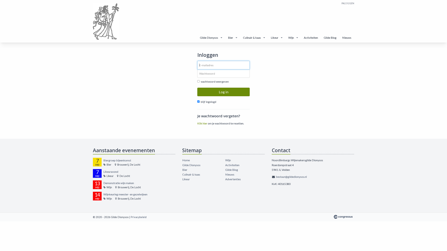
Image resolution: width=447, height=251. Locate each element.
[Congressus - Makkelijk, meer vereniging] (343, 217)
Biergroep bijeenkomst (117, 160)
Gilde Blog (330, 37)
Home (186, 160)
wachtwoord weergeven (215, 81)
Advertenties (233, 179)
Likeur (274, 37)
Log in (223, 92)
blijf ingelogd (208, 101)
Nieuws (346, 37)
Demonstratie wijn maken (118, 183)
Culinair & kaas (252, 37)
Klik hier (202, 123)
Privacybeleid (138, 217)
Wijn (291, 37)
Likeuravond (110, 171)
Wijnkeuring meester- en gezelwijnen (125, 194)
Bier (230, 37)
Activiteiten (311, 37)
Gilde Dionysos (209, 37)
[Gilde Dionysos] (106, 21)
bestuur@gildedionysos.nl (291, 176)
